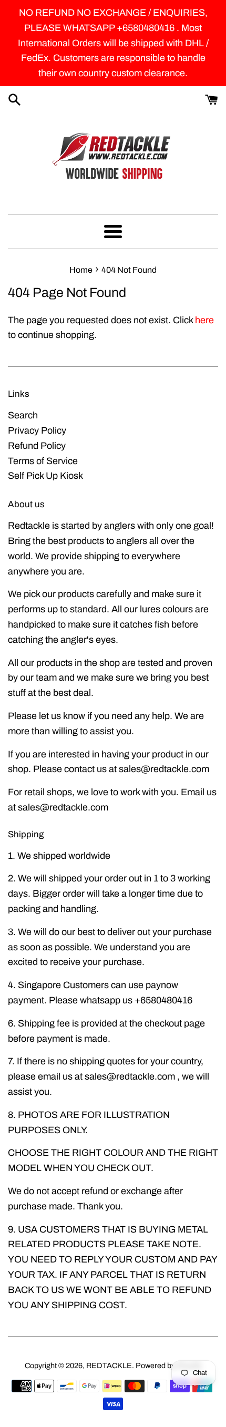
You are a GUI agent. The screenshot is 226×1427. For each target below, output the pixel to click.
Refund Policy (37, 445)
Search (23, 415)
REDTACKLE (109, 1365)
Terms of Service (43, 461)
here (204, 320)
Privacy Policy (37, 430)
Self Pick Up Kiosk (45, 475)
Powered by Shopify (169, 1365)
